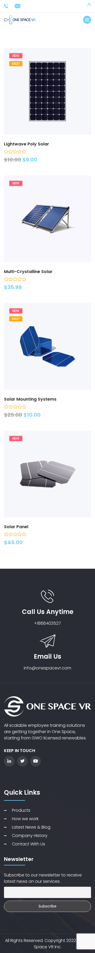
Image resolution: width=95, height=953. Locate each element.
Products (21, 810)
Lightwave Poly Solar (26, 144)
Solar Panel (16, 527)
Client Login (89, 4)
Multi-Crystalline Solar (28, 272)
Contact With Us (28, 844)
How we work (25, 819)
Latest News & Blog (31, 827)
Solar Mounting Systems (30, 399)
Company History (30, 836)
